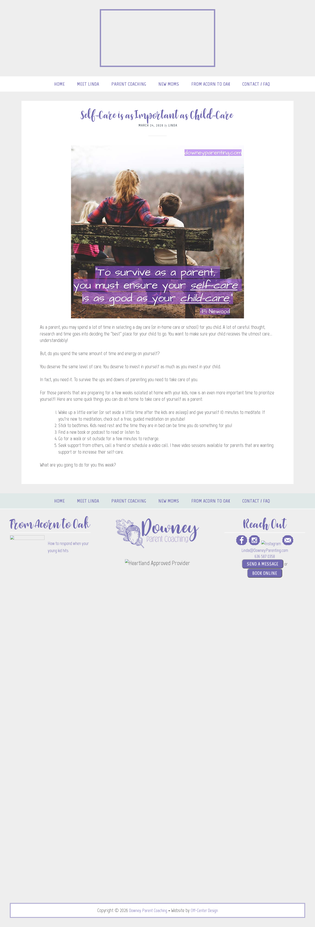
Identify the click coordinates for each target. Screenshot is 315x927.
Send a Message (262, 564)
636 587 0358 (265, 556)
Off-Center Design (204, 910)
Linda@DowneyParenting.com (264, 550)
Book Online (264, 573)
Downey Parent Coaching (148, 910)
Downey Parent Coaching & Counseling (157, 38)
